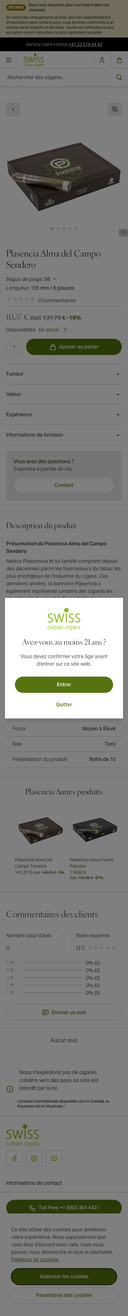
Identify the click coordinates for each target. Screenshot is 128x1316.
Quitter (64, 704)
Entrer (64, 684)
